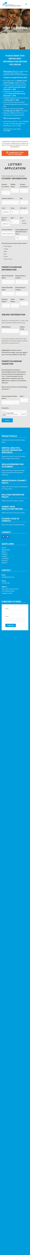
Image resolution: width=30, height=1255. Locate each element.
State (12, 208)
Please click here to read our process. (13, 513)
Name (6, 608)
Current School (7, 229)
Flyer (5, 254)
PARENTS (5, 554)
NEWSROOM (6, 550)
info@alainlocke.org (8, 577)
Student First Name (5, 187)
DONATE (4, 563)
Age (12, 218)
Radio (5, 251)
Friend (6, 256)
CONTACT (5, 561)
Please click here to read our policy (12, 501)
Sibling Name (6, 327)
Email (22, 299)
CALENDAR (5, 558)
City (4, 208)
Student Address (8, 198)
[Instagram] (7, 536)
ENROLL (4, 552)
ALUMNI (4, 556)
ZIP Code (23, 208)
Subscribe (10, 625)
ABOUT (4, 548)
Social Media (7, 246)
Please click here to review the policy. (13, 525)
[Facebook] (3, 536)
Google (6, 249)
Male (23, 221)
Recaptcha (5, 408)
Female (24, 223)
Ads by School (8, 259)
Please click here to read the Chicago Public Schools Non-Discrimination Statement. (13, 473)
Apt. (21, 198)
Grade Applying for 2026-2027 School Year (21, 232)
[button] (15, 153)
